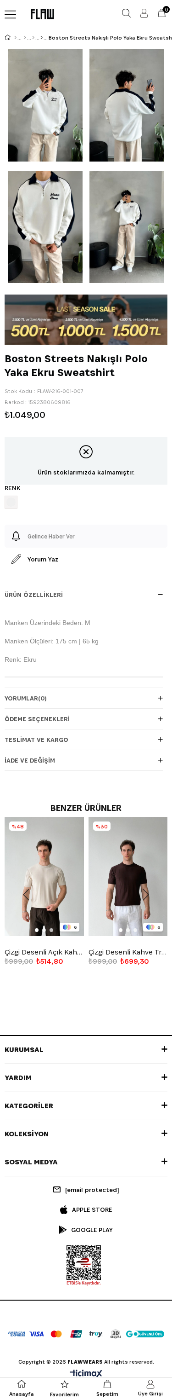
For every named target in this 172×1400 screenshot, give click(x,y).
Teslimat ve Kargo (36, 739)
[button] (37, 930)
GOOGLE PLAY (92, 1230)
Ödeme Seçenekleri (37, 719)
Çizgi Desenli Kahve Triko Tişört (128, 952)
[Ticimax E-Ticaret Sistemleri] (86, 1374)
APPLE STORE (92, 1209)
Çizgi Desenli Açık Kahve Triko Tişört (44, 952)
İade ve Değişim (30, 760)
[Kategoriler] (33, 38)
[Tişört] (41, 38)
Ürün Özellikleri (34, 594)
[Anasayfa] (15, 38)
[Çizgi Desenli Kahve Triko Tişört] (128, 876)
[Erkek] (25, 38)
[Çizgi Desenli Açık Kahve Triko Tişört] (44, 876)
